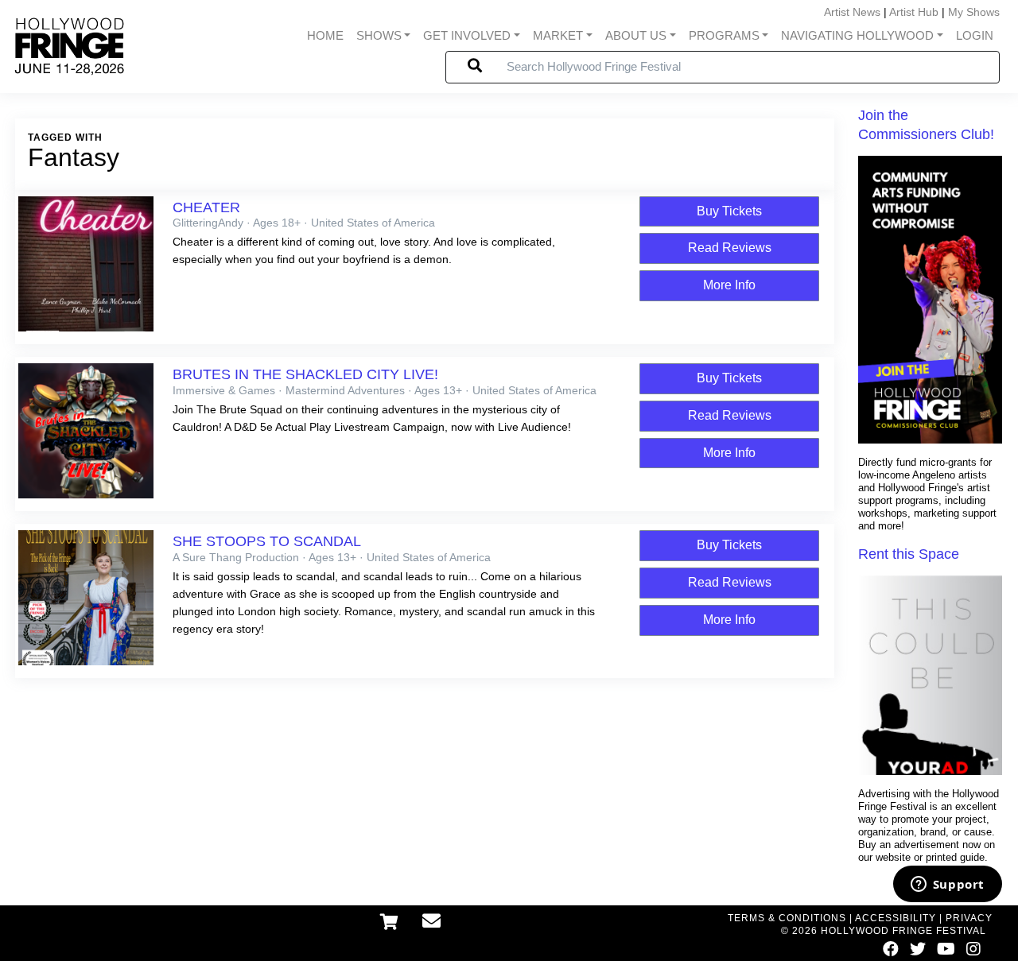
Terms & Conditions (787, 918)
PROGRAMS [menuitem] (724, 35)
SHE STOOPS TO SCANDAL (267, 541)
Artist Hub (913, 12)
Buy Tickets (729, 211)
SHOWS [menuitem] (379, 35)
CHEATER (206, 207)
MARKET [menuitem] (558, 35)
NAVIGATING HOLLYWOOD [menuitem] (857, 35)
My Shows (974, 12)
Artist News (852, 12)
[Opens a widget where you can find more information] (947, 885)
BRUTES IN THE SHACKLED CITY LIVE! (305, 374)
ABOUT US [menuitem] (635, 35)
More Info (729, 285)
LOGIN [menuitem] (974, 35)
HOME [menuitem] (325, 35)
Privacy (969, 918)
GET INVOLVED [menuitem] (467, 35)
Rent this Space (908, 554)
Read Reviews (729, 247)
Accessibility (895, 918)
